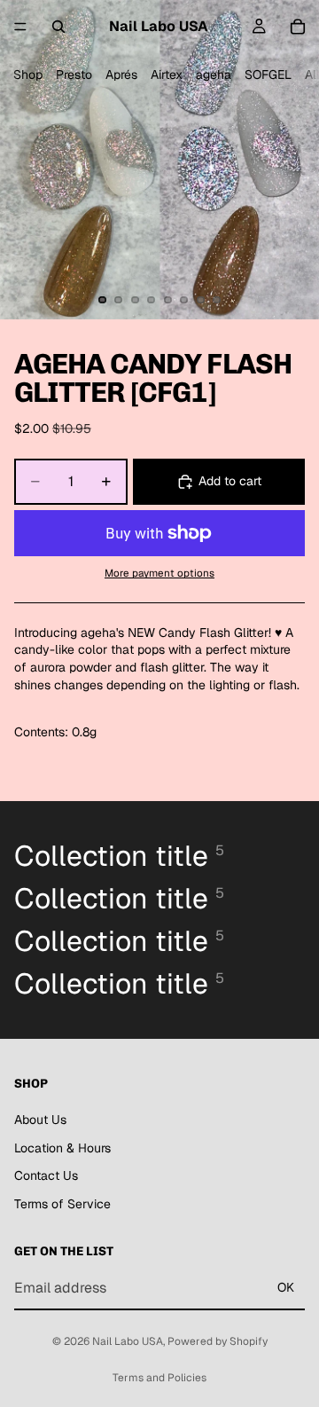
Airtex (167, 75)
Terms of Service (62, 1204)
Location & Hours (62, 1147)
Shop (28, 75)
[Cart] (297, 26)
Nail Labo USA (127, 1341)
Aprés (121, 75)
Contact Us (46, 1175)
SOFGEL (268, 75)
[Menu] (20, 26)
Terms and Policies (159, 1378)
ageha (213, 75)
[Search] (58, 26)
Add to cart (229, 481)
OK (285, 1287)
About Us (40, 1120)
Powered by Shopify (217, 1341)
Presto (74, 75)
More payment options (159, 572)
